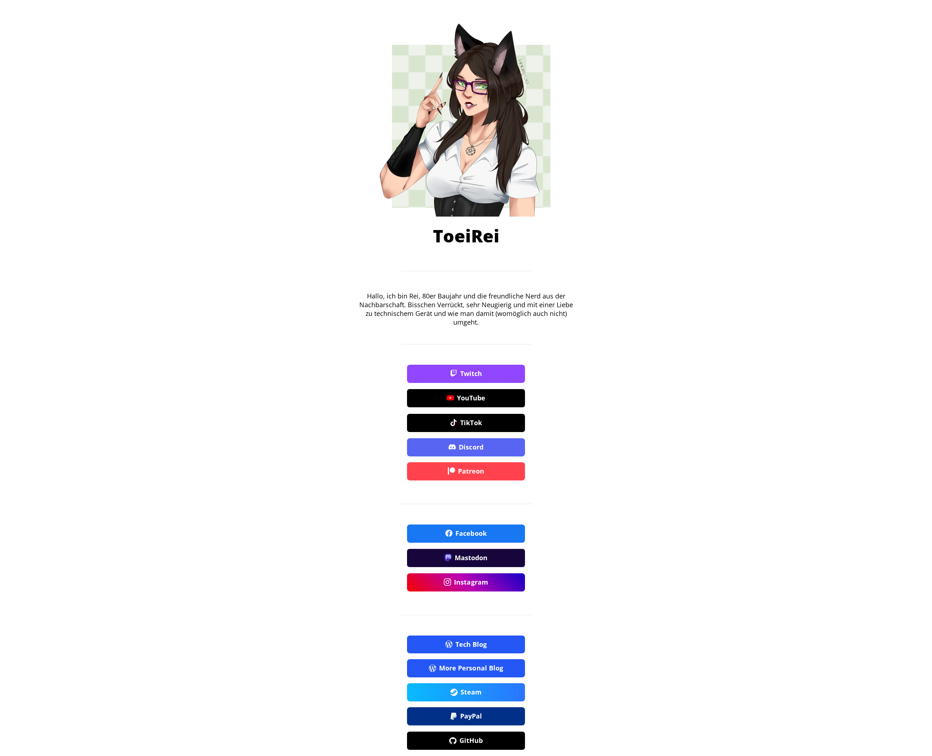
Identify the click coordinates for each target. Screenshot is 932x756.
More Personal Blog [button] (471, 668)
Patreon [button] (471, 471)
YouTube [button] (471, 397)
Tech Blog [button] (471, 644)
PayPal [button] (471, 716)
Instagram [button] (471, 582)
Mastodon (471, 557)
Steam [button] (471, 692)
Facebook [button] (471, 533)
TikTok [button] (471, 422)
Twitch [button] (471, 373)
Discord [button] (471, 447)
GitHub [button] (471, 740)
